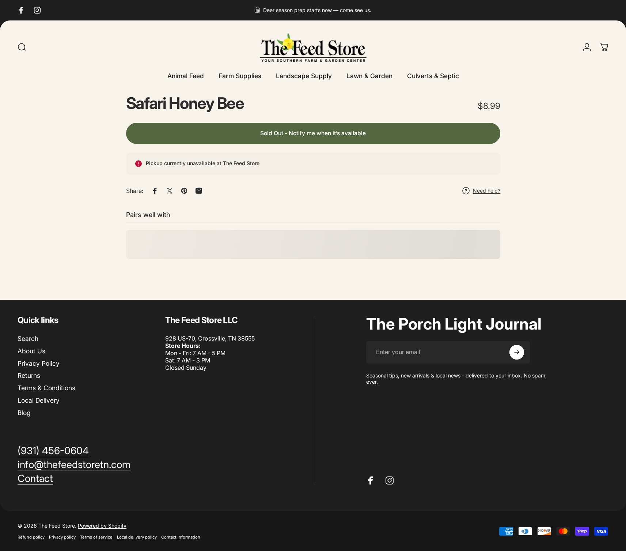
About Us (31, 351)
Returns (29, 376)
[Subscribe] (516, 352)
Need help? (486, 190)
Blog (24, 413)
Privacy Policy (39, 363)
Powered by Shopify (102, 525)
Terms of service (96, 537)
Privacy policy (62, 537)
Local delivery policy (137, 537)
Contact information (180, 537)
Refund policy (31, 537)
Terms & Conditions (46, 388)
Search (28, 338)
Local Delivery (39, 400)
